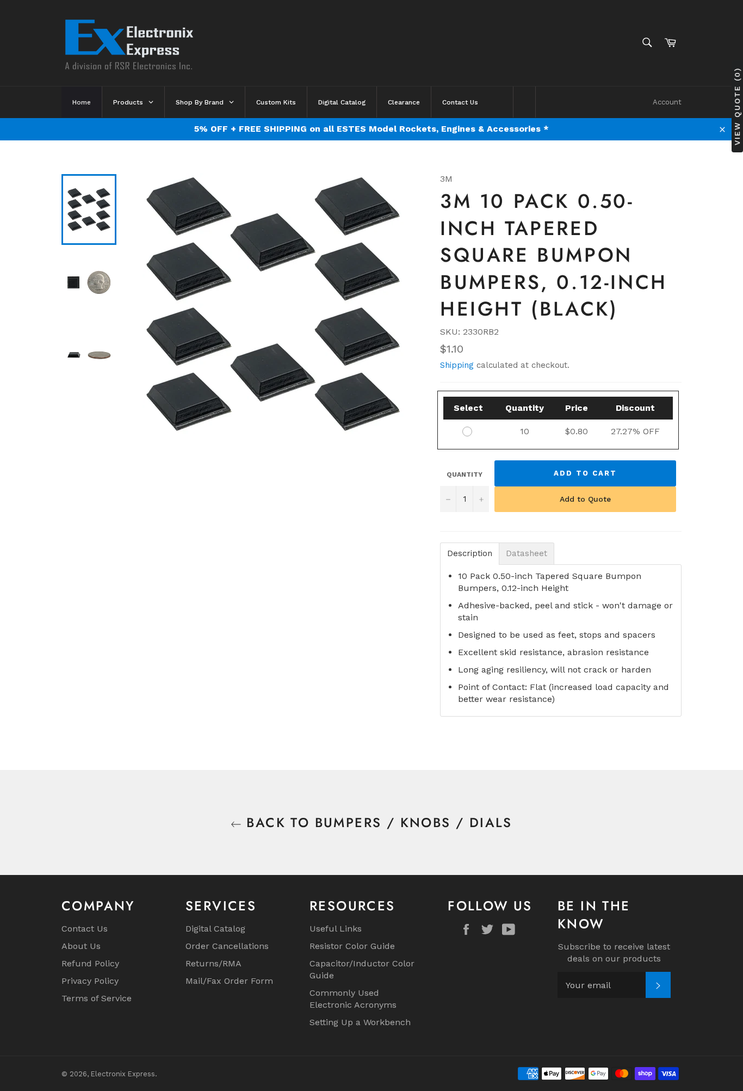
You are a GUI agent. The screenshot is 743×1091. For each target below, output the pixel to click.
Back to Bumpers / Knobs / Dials (377, 822)
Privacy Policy (90, 981)
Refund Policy (90, 963)
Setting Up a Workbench (360, 1022)
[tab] (469, 554)
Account (667, 102)
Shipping (457, 365)
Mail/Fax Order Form (229, 981)
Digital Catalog (215, 928)
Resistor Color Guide (352, 946)
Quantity (464, 474)
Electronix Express (123, 1074)
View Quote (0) (737, 106)
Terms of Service (96, 998)
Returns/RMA (213, 963)
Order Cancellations (227, 946)
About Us (81, 946)
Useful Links (335, 928)
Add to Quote (585, 499)
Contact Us (84, 928)
